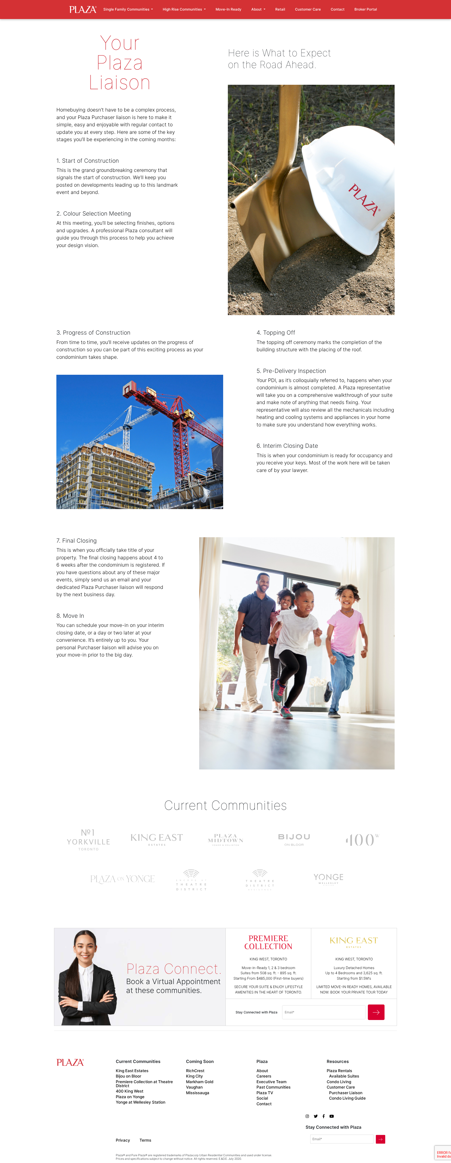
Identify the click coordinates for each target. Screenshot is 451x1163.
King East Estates (132, 1071)
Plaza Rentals (339, 1071)
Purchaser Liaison (345, 1093)
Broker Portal (365, 9)
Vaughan (194, 1087)
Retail (280, 9)
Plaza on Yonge (130, 1097)
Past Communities (274, 1087)
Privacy (123, 1140)
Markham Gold (200, 1082)
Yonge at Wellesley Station (140, 1102)
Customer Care (308, 9)
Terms (145, 1140)
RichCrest (195, 1071)
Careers (264, 1076)
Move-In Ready (228, 9)
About (257, 9)
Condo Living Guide (347, 1098)
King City (194, 1076)
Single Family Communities (126, 9)
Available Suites (344, 1076)
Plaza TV (265, 1093)
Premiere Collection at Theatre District (144, 1084)
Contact (338, 9)
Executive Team (272, 1082)
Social (262, 1098)
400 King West (129, 1091)
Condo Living (339, 1082)
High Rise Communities (183, 9)
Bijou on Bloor (128, 1076)
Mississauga (197, 1093)
